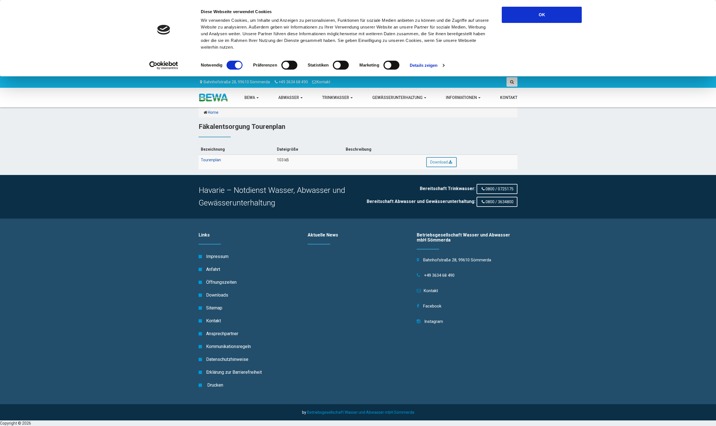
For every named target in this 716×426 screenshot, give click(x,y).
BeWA (250, 97)
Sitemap (214, 308)
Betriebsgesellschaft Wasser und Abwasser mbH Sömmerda (360, 412)
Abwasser (289, 97)
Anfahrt (213, 269)
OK (542, 14)
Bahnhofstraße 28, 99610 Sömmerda (237, 82)
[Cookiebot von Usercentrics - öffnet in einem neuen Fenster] (163, 65)
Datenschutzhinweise (227, 359)
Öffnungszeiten (221, 282)
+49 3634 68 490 (293, 82)
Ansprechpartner (222, 333)
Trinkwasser (336, 97)
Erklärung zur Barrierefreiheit (234, 372)
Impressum (217, 256)
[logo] (213, 97)
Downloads (217, 295)
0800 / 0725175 (500, 189)
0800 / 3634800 (500, 202)
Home (213, 112)
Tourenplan (211, 160)
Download (439, 162)
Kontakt (323, 82)
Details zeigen (423, 65)
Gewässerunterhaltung (397, 97)
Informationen (462, 97)
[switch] (289, 65)
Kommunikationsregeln (228, 346)
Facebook (431, 306)
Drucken (214, 385)
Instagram (433, 321)
